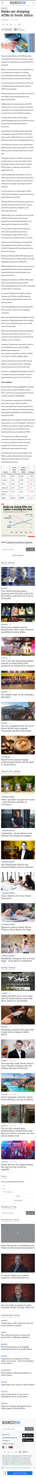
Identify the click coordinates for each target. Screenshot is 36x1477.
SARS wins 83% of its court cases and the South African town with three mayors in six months (17, 998)
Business (4, 588)
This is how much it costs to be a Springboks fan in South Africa (15, 1395)
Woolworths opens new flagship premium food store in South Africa (16, 1348)
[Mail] (19, 24)
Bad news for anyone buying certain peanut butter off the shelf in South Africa (17, 762)
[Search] (33, 2)
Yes (4, 1185)
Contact (6, 1441)
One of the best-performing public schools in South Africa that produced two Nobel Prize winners (17, 663)
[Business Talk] (25, 1452)
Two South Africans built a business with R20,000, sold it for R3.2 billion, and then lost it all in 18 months (17, 595)
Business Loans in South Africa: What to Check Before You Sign (16, 928)
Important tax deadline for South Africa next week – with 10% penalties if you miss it (17, 1361)
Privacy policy (8, 1444)
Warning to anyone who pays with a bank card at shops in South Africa (17, 1032)
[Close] (33, 1468)
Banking (4, 8)
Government (6, 757)
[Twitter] (7, 24)
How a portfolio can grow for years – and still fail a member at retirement (18, 802)
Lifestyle (4, 658)
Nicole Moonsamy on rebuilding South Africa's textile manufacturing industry (18, 1246)
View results (18, 1200)
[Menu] (2, 3)
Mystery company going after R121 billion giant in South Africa (16, 1407)
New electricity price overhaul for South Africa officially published (15, 1336)
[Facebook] (3, 24)
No (4, 1188)
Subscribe (30, 549)
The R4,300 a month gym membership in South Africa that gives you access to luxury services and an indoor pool (18, 1132)
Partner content (8, 797)
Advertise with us (9, 1438)
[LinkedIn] (11, 24)
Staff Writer (5, 20)
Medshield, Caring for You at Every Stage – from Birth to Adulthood (18, 959)
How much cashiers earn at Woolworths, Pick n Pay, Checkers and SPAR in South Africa (17, 629)
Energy (3, 1332)
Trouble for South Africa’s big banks (19, 542)
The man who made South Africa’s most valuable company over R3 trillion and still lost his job (17, 1066)
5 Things (4, 993)
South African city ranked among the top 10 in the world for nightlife (17, 1167)
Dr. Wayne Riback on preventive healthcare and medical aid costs (15, 1276)
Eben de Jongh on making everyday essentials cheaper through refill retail (17, 1306)
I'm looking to (7, 1192)
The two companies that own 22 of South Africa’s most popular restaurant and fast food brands (17, 728)
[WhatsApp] (15, 24)
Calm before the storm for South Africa (18, 1385)
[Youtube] (20, 1452)
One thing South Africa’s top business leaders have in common (17, 865)
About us (6, 1434)
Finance (4, 1356)
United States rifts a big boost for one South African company (17, 1324)
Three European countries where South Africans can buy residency (17, 1098)
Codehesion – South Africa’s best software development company (16, 834)
